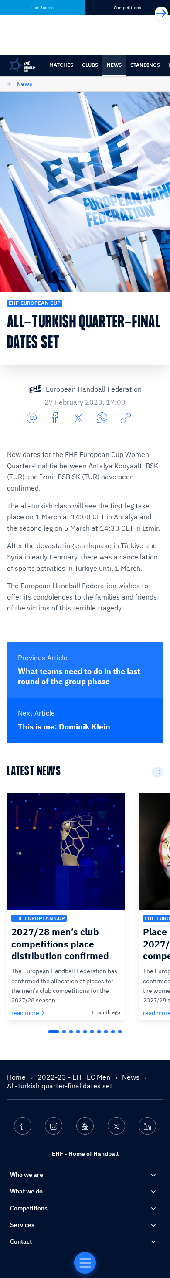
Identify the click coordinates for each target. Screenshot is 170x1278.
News (114, 64)
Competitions (29, 1208)
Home (17, 1077)
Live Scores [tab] (42, 7)
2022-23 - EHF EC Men (74, 1077)
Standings (145, 64)
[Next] (161, 13)
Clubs (90, 64)
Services (22, 1225)
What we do (26, 1191)
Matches (61, 64)
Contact (21, 1241)
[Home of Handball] (85, 1263)
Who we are (26, 1175)
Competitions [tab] (127, 7)
